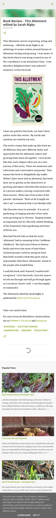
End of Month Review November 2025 (18, 395)
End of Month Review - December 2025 (18, 482)
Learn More (23, 515)
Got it (36, 515)
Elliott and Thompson (28, 298)
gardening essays (11, 330)
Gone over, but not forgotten (14, 438)
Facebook (26, 320)
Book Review (9, 326)
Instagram (41, 320)
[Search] (52, 4)
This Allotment (41, 330)
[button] (4, 33)
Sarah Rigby (26, 330)
